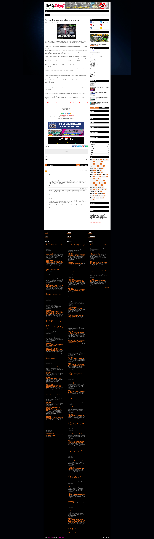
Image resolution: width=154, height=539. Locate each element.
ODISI (69, 440)
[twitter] (103, 1)
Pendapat (91, 168)
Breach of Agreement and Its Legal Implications (76, 433)
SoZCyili (69, 493)
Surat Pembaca (98, 161)
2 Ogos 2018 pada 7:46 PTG (83, 197)
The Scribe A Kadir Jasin (50, 320)
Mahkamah (98, 172)
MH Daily (47, 284)
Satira (92, 154)
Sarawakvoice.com (71, 432)
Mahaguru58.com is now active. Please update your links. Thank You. (54, 418)
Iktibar (101, 197)
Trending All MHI (71, 485)
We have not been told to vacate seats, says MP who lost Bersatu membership (98, 271)
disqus (82, 165)
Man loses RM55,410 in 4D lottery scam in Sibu (54, 244)
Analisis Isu (97, 163)
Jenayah (98, 170)
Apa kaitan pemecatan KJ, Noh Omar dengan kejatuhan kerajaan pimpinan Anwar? (54, 350)
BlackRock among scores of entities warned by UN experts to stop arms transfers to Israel (76, 290)
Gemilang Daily (70, 331)
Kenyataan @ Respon (93, 166)
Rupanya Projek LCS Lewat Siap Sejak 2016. (54, 378)
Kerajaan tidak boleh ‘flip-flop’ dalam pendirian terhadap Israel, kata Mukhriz (98, 253)
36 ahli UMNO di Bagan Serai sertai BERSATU (102, 87)
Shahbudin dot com (50, 252)
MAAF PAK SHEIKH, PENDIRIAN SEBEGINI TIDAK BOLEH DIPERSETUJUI (54, 253)
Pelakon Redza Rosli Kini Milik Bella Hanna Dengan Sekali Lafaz (75, 342)
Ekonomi (91, 170)
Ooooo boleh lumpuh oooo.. (51, 270)
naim (49, 171)
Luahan (91, 182)
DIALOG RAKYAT (49, 393)
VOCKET (69, 314)
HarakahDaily (92, 243)
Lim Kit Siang (48, 310)
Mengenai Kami (58, 11)
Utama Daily (70, 459)
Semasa (104, 159)
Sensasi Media (49, 335)
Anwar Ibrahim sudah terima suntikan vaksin (54, 425)
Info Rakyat (48, 276)
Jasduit (69, 381)
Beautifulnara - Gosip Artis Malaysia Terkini (76, 340)
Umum (98, 174)
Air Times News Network (72, 307)
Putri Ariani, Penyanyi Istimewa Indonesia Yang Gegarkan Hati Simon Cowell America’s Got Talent (76, 442)
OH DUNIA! (70, 363)
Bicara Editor (93, 144)
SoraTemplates (50, 537)
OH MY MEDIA (70, 253)
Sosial (97, 178)
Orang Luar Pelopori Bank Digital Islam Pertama (54, 321)
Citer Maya (48, 325)
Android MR (65, 11)
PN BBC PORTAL (71, 501)
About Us (48, 0)
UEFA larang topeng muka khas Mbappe (75, 263)
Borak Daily (70, 297)
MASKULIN (70, 322)
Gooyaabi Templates (61, 537)
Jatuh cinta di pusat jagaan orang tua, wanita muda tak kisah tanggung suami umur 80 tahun (54, 262)
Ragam (102, 182)
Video (101, 166)
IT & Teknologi (92, 185)
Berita (59, 22)
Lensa (98, 191)
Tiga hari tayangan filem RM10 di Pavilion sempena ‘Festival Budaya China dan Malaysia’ (76, 281)
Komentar (97, 159)
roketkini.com (49, 365)
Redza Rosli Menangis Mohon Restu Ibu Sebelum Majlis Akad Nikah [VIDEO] (98, 263)
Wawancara (102, 189)
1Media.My (91, 252)
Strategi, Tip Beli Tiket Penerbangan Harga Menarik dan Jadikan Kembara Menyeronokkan (76, 365)
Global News (70, 475)
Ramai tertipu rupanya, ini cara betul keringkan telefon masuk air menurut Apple (54, 286)
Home (45, 0)
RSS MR (71, 11)
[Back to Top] (108, 537)
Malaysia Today (92, 269)
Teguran (99, 185)
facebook (85, 165)
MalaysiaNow (70, 288)
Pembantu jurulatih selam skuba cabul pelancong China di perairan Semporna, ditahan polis (76, 451)
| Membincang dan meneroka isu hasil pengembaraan (53, 408)
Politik (91, 163)
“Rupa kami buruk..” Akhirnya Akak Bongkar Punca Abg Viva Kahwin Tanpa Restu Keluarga (76, 477)
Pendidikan (103, 176)
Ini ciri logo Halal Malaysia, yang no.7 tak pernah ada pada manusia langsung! (55, 277)
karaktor (69, 399)
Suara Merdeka (71, 279)
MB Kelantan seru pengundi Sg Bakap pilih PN (98, 244)
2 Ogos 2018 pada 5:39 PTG (83, 170)
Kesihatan (91, 174)
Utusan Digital (70, 262)
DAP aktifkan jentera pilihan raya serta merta (54, 366)
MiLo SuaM (48, 424)
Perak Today (48, 372)
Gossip (92, 150)
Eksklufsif (92, 148)
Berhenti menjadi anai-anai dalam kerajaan (54, 303)
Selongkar (94, 107)
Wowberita (70, 390)
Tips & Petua (92, 191)
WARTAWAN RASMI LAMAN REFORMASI (53, 269)
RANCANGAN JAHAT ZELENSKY (51, 358)
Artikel (91, 161)
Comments (104, 107)
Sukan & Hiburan (92, 180)
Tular (97, 176)
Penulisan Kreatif (100, 193)
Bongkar (92, 146)
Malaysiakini (70, 270)
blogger (78, 165)
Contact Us (52, 0)
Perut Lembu (97, 82)
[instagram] (106, 1)
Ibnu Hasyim (92, 279)
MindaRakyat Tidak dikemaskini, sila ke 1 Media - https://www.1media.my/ (101, 98)
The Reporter (70, 449)
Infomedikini (70, 398)
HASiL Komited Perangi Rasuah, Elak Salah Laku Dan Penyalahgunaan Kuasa (76, 299)
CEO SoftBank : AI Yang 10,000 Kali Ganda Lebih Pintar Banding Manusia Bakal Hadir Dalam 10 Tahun (76, 246)
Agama (91, 178)
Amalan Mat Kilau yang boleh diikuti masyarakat (76, 460)
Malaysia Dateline (49, 260)
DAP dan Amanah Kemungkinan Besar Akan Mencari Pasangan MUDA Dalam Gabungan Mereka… (53, 386)
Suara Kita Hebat (49, 384)
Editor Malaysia (71, 406)
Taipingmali (48, 343)
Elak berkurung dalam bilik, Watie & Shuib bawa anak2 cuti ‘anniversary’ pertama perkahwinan (76, 255)
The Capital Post (71, 467)
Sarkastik (92, 152)
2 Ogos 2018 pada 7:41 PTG (83, 188)
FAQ (96, 197)
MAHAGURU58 (48, 416)
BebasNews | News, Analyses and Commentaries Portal (74, 529)
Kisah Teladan (92, 193)
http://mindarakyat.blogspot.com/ (66, 110)
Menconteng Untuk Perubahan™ (52, 348)
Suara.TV (69, 372)
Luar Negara (99, 168)
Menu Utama (51, 11)
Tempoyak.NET (70, 414)
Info (96, 189)
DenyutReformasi (49, 293)
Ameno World (48, 377)
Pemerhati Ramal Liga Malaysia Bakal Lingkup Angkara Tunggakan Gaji (76, 316)
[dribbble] (105, 1)
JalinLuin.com (70, 348)
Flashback (99, 187)
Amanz (69, 243)
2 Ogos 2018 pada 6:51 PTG (83, 177)
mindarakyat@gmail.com (94, 45)
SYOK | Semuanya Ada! (72, 532)
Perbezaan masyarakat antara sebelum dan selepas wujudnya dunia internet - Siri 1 (75, 382)
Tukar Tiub (48, 357)
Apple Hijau (70, 509)
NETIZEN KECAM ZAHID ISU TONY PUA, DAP (75, 407)
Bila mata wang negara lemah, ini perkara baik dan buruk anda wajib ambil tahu (76, 333)
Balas (49, 174)
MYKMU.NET (92, 261)
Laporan (91, 176)
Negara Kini (48, 402)
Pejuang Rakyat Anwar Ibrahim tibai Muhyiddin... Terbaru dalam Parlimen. (54, 435)
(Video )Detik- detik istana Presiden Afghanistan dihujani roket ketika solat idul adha (76, 510)
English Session (92, 187)
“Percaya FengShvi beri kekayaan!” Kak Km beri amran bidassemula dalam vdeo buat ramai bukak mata (55, 327)
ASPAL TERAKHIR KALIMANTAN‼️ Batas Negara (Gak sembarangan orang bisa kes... (54, 345)
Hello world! (48, 373)
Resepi (91, 199)
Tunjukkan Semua (107, 287)
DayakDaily (48, 243)
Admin (75, 11)
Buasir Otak (70, 357)
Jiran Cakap (70, 518)
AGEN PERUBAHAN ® (50, 433)
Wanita (91, 189)
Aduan (91, 195)
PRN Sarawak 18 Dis (71, 502)
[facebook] (102, 1)
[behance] (108, 1)
